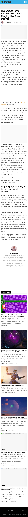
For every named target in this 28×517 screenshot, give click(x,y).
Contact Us (10, 510)
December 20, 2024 (13, 465)
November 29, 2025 (13, 363)
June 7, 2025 (11, 430)
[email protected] (18, 266)
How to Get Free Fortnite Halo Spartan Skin (12, 385)
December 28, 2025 (12, 328)
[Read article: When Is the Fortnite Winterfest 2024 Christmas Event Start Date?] (14, 477)
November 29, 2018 (18, 22)
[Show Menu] (19, 2)
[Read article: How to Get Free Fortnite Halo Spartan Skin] (14, 375)
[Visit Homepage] (9, 2)
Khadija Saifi (8, 22)
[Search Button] (21, 2)
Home (16, 510)
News (3, 311)
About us (5, 510)
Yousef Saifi (4, 328)
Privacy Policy (22, 510)
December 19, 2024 (12, 501)
